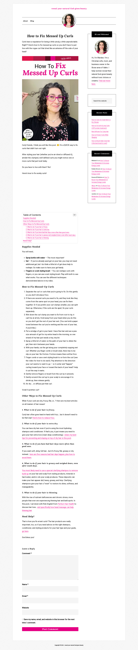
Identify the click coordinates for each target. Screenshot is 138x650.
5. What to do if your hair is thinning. (37, 238)
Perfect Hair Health (66, 504)
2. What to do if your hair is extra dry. (37, 230)
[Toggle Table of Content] (74, 214)
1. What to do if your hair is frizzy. (37, 227)
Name (25, 584)
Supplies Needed (29, 218)
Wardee (69, 21)
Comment (27, 553)
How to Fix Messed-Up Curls (33, 221)
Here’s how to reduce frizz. (43, 418)
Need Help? (27, 241)
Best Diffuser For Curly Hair (100, 131)
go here (25, 531)
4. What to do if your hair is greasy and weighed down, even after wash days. (51, 235)
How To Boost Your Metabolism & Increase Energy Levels (100, 163)
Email (25, 596)
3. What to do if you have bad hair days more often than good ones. (47, 232)
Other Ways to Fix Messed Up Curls (36, 224)
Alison (93, 186)
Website (25, 608)
